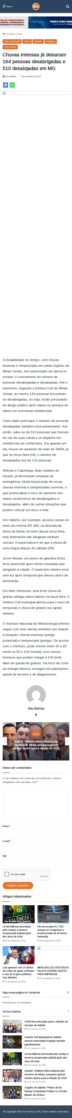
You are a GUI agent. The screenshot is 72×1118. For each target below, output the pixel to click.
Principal (10, 34)
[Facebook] (5, 85)
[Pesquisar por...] (67, 8)
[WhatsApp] (12, 85)
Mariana (50, 41)
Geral (19, 34)
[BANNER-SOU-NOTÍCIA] (36, 22)
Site (4, 856)
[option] (36, 741)
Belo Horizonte (12, 41)
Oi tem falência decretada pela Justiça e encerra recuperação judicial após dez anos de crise (46, 1058)
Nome (6, 826)
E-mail (7, 841)
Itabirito (38, 41)
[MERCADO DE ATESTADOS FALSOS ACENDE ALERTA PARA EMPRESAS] (53, 955)
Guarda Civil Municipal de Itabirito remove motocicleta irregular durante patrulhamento (44, 1041)
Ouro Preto (10, 47)
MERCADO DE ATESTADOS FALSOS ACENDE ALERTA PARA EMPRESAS (53, 971)
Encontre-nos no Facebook (17, 1002)
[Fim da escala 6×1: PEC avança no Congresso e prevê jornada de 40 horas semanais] (53, 914)
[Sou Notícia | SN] (36, 6)
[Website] (36, 715)
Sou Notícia (10, 76)
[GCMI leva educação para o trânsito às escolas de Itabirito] (12, 1026)
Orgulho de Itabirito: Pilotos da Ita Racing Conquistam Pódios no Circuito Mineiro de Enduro (45, 1091)
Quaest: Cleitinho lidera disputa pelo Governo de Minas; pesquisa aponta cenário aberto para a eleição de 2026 (36, 745)
